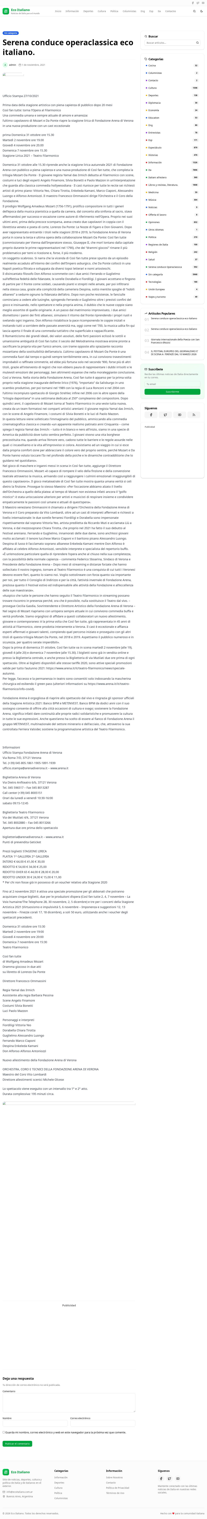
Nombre (7, 1418)
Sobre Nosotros (114, 1477)
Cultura (102, 11)
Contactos (170, 11)
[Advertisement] (69, 1331)
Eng (143, 11)
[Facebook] (192, 3)
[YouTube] (203, 3)
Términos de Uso (115, 1493)
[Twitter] (198, 3)
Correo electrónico (80, 1418)
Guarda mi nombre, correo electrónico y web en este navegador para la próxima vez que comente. (65, 1432)
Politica (114, 11)
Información (72, 11)
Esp (151, 11)
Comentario (9, 1391)
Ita (159, 11)
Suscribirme (172, 391)
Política (58, 1493)
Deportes (88, 11)
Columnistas (129, 11)
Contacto (111, 1482)
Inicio (58, 11)
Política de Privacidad (117, 1487)
